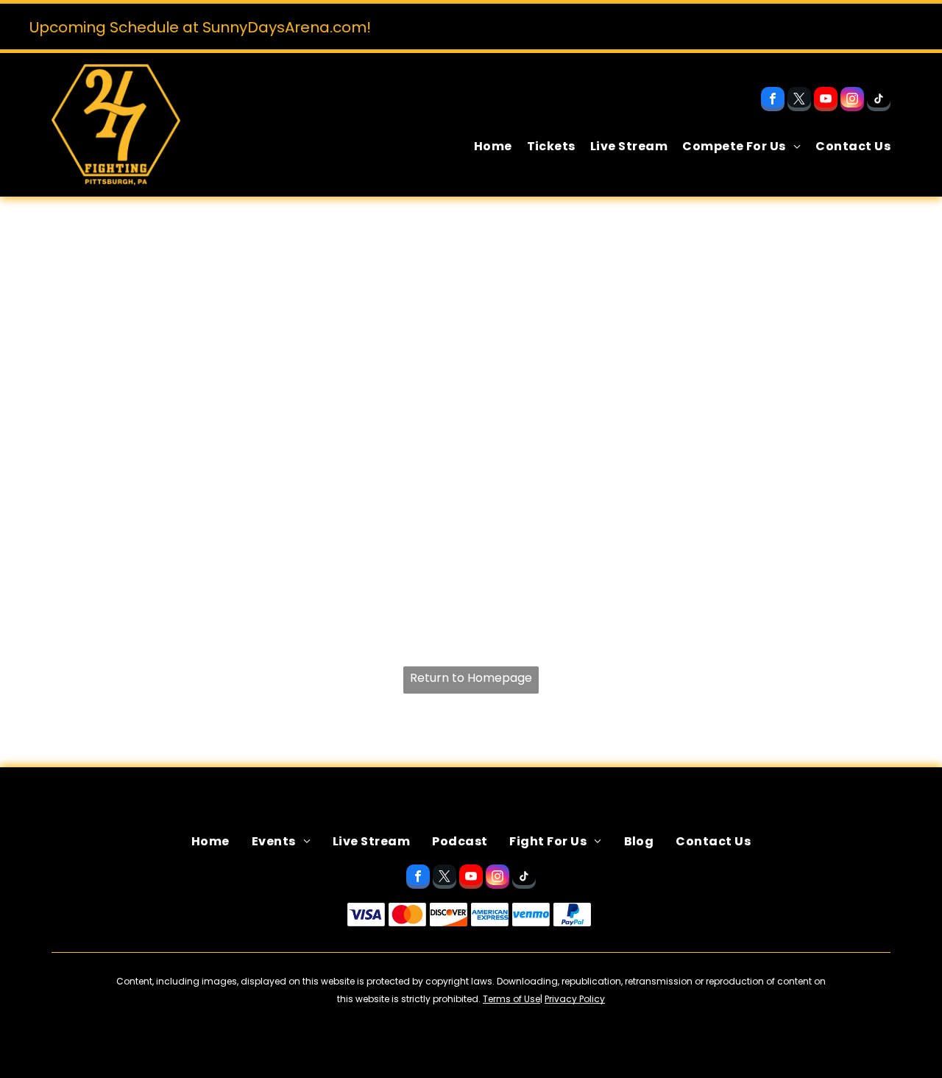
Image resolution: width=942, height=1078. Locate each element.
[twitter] (799, 101)
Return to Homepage (471, 677)
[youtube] (825, 101)
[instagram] (852, 101)
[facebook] (773, 101)
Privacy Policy (575, 999)
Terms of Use (511, 999)
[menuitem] (485, 146)
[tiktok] (878, 101)
